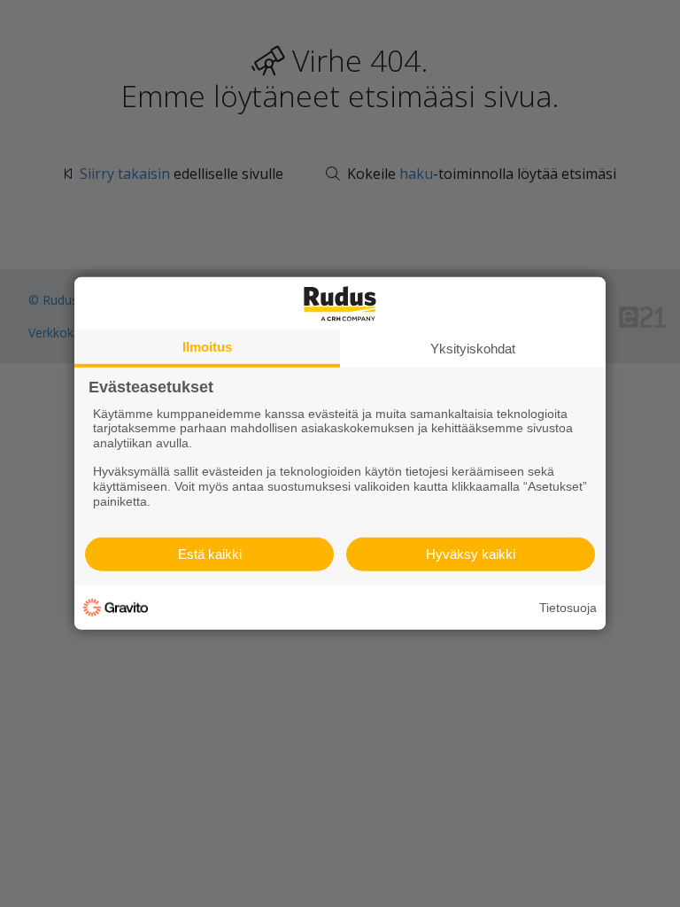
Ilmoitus (207, 346)
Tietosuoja (568, 608)
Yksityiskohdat (472, 348)
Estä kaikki (210, 554)
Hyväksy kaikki (470, 554)
